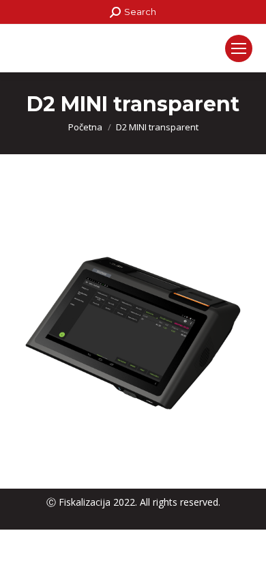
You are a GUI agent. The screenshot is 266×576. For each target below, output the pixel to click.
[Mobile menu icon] (238, 48)
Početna (85, 127)
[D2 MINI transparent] (133, 328)
